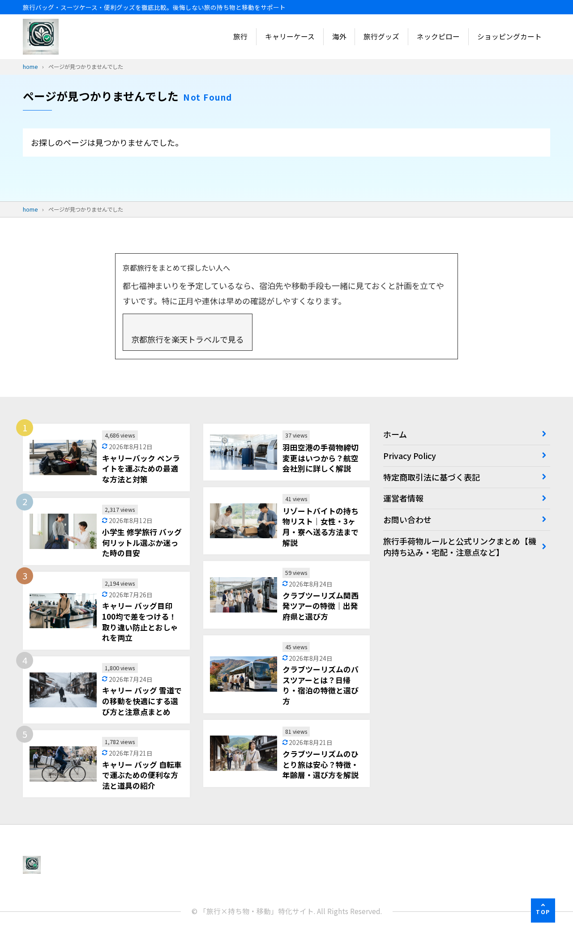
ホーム (395, 434)
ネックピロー (438, 36)
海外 (339, 36)
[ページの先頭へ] (543, 910)
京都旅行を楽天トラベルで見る (187, 339)
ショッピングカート (509, 36)
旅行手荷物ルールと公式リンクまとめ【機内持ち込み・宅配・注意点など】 (459, 546)
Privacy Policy (409, 455)
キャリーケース (290, 36)
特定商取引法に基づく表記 (431, 477)
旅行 (240, 36)
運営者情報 (403, 498)
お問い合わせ (407, 519)
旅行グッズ (381, 36)
